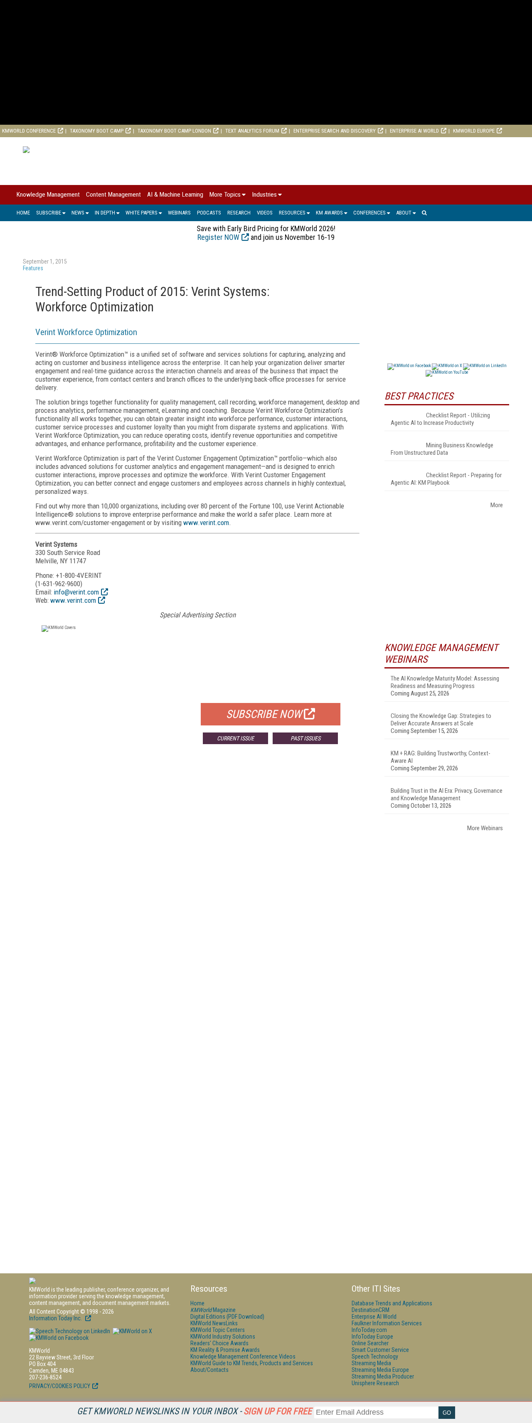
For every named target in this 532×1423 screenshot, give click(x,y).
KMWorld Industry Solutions (222, 1336)
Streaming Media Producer (383, 1376)
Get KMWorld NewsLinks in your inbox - (194, 1411)
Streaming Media (371, 1363)
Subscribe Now (264, 714)
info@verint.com (76, 592)
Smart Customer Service (380, 1350)
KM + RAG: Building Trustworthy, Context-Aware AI (440, 757)
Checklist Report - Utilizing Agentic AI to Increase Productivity (440, 419)
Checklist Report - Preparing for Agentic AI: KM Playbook (446, 478)
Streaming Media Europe (380, 1369)
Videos (265, 213)
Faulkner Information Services (387, 1323)
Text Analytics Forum (252, 131)
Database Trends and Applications (392, 1303)
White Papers (142, 213)
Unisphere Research (375, 1383)
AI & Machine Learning (175, 194)
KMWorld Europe (474, 131)
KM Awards (329, 213)
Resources (292, 213)
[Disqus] (197, 873)
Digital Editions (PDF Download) (227, 1316)
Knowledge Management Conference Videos (243, 1356)
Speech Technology (375, 1356)
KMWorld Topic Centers (217, 1330)
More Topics (225, 194)
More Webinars (485, 828)
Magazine (213, 1310)
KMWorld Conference (29, 131)
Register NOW (218, 237)
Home (23, 213)
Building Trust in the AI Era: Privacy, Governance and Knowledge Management (446, 794)
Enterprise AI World (414, 131)
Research (239, 213)
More (496, 505)
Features (33, 268)
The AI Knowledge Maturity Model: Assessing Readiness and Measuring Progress (445, 682)
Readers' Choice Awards (219, 1343)
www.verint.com (206, 522)
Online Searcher (370, 1343)
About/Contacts (209, 1369)
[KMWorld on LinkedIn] (69, 1331)
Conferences (369, 213)
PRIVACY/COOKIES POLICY (59, 1386)
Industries (264, 194)
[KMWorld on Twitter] (131, 1331)
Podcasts (209, 213)
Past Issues (305, 738)
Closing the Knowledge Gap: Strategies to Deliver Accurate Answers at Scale (441, 719)
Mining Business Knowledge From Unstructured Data (442, 448)
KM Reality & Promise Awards (225, 1350)
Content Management (113, 194)
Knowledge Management (48, 194)
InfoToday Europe (372, 1336)
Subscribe (48, 213)
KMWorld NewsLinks (214, 1323)
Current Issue (235, 738)
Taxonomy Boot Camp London (174, 131)
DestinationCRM (370, 1310)
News (77, 213)
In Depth (105, 213)
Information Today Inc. (56, 1318)
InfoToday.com (369, 1330)
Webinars (179, 213)
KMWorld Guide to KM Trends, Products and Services (251, 1363)
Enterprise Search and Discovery (334, 131)
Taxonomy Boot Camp (96, 131)
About (403, 213)
